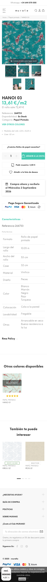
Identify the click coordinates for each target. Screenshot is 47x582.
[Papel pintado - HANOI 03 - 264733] (10, 71)
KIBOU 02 (7, 468)
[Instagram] (21, 547)
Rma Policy (9, 338)
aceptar (22, 579)
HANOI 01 (6, 402)
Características (11, 219)
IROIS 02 (28, 468)
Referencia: (8, 113)
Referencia (8, 225)
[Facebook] (17, 547)
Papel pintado (21, 120)
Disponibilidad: (9, 116)
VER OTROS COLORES (13, 124)
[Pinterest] (26, 547)
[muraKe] (22, 10)
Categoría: (7, 120)
